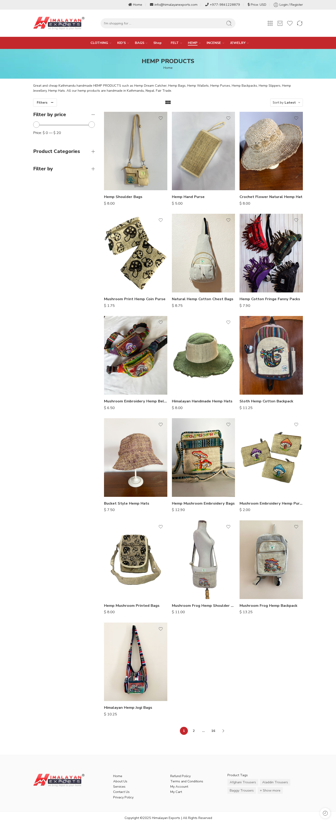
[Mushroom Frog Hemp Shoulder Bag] (203, 559)
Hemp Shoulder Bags (123, 196)
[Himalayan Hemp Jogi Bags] (135, 662)
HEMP (192, 42)
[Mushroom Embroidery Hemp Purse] (271, 457)
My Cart (176, 791)
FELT (175, 42)
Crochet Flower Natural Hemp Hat (271, 196)
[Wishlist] (160, 118)
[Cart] (280, 23)
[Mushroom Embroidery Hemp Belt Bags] (135, 355)
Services (119, 786)
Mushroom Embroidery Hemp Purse (271, 503)
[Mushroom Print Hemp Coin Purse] (135, 253)
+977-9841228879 (225, 4)
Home (137, 4)
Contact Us (121, 791)
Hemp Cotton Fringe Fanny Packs (270, 299)
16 (213, 730)
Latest (290, 102)
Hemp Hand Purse (188, 196)
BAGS (139, 42)
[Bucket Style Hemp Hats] (135, 457)
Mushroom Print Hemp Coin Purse (134, 299)
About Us (120, 781)
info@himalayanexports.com (176, 4)
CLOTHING (99, 42)
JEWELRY (237, 42)
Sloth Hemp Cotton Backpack (266, 401)
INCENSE (214, 42)
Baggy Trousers (242, 790)
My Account (179, 786)
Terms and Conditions (186, 781)
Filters (42, 102)
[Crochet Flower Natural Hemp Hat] (271, 151)
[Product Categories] (270, 23)
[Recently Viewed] (325, 813)
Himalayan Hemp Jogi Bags (128, 707)
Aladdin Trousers (275, 782)
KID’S (121, 42)
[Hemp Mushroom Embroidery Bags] (203, 457)
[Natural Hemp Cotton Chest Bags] (203, 253)
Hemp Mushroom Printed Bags (132, 605)
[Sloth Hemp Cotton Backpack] (271, 355)
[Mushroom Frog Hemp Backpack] (271, 559)
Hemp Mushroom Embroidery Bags (203, 503)
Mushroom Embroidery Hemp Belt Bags (135, 401)
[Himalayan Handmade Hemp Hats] (203, 355)
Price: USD (258, 4)
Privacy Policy (123, 797)
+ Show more (270, 790)
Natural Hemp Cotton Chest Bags (202, 299)
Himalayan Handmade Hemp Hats (202, 401)
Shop (157, 42)
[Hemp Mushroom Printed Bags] (135, 559)
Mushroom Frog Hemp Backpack (268, 605)
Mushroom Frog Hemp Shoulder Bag (203, 605)
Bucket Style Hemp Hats (126, 503)
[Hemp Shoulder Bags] (135, 151)
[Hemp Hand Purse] (203, 151)
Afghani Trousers (243, 782)
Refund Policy (180, 776)
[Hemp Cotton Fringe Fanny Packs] (271, 253)
